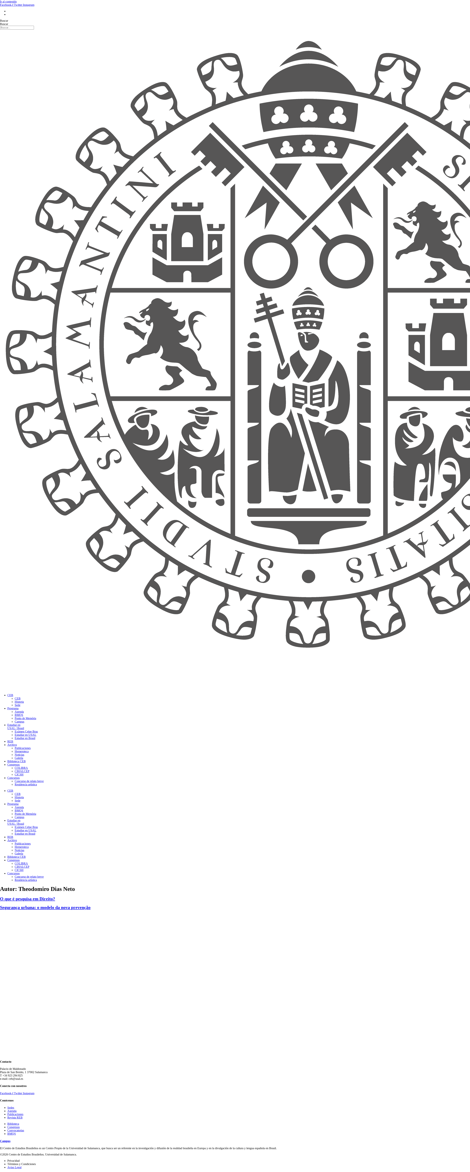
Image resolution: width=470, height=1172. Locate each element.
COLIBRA (21, 767)
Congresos (13, 764)
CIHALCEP (22, 771)
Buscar (4, 20)
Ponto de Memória (25, 718)
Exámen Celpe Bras (26, 731)
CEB (10, 695)
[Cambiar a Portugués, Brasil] (9, 11)
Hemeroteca (22, 751)
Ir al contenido (8, 1)
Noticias (19, 754)
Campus (19, 721)
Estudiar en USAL (25, 734)
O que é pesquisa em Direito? (27, 898)
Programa (13, 708)
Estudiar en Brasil (25, 738)
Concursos (13, 777)
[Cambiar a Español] (9, 14)
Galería (19, 758)
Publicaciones (23, 748)
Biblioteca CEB (16, 761)
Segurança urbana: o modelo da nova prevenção (45, 907)
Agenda (19, 711)
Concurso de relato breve (29, 781)
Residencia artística (26, 784)
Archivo (12, 744)
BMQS (19, 715)
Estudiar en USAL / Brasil (15, 726)
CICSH (19, 774)
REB (10, 741)
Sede (17, 705)
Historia (19, 701)
